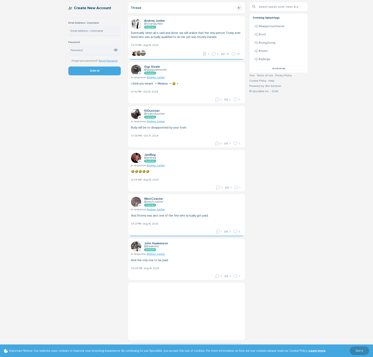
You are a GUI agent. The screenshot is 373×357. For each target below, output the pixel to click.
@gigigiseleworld (155, 69)
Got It (359, 351)
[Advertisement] (186, 309)
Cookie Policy (257, 80)
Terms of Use (265, 75)
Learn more (317, 351)
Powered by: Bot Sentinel (265, 86)
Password (74, 42)
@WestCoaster (153, 201)
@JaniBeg (150, 157)
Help (271, 80)
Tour (252, 75)
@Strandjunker (153, 23)
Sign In (94, 70)
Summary (150, 27)
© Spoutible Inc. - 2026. (264, 91)
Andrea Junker (156, 77)
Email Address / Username (83, 23)
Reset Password (108, 60)
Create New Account (92, 8)
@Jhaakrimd (151, 246)
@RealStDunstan (154, 113)
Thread (136, 7)
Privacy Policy (283, 75)
